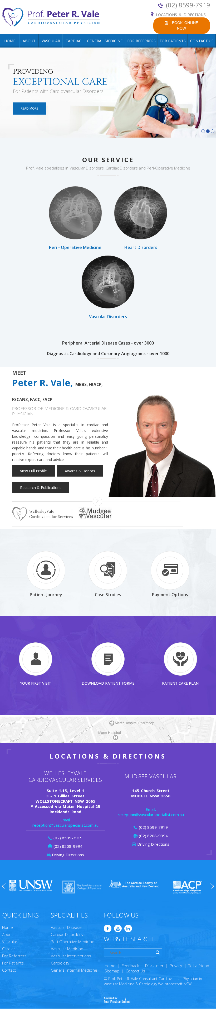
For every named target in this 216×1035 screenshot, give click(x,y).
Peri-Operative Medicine (72, 941)
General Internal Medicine (74, 970)
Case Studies (108, 594)
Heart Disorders (140, 247)
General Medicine (104, 40)
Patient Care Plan (180, 683)
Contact (9, 970)
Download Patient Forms (108, 683)
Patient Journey (46, 594)
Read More (29, 108)
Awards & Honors (80, 470)
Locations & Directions (181, 14)
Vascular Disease (66, 927)
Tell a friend (198, 965)
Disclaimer (154, 965)
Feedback (130, 965)
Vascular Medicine (67, 948)
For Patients (173, 40)
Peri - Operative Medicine (75, 247)
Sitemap (112, 970)
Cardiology (60, 963)
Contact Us (202, 40)
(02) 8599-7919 (188, 5)
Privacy (176, 965)
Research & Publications (40, 487)
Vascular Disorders (108, 316)
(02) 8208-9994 (67, 846)
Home (9, 40)
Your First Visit (35, 683)
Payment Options (170, 594)
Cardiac (73, 40)
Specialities (69, 915)
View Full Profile (33, 470)
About (29, 40)
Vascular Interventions (71, 955)
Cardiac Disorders (67, 934)
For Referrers (141, 40)
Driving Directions (68, 854)
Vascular (51, 40)
